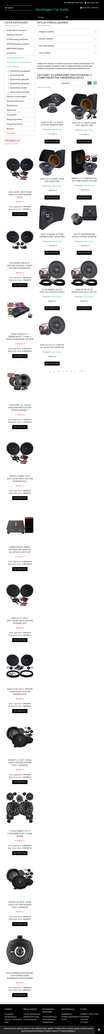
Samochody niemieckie (19, 83)
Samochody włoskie (18, 88)
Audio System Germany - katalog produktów (17, 32)
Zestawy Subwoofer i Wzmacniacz (15, 103)
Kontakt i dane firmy (89, 1014)
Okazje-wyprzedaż (14, 119)
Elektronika (11, 110)
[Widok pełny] (95, 83)
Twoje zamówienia (32, 1014)
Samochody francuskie (19, 92)
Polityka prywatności (70, 1017)
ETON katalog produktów (17, 39)
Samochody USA (17, 75)
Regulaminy (66, 1014)
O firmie (84, 1022)
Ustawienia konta (31, 1017)
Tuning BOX (12, 115)
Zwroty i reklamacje (13, 1019)
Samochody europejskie (20, 71)
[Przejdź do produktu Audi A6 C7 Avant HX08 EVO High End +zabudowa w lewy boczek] (52, 162)
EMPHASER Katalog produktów (15, 50)
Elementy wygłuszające (16, 96)
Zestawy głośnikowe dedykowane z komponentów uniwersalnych (19, 62)
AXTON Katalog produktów (18, 44)
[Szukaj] (66, 17)
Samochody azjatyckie (19, 79)
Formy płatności (50, 1017)
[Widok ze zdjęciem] (89, 83)
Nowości (10, 128)
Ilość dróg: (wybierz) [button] (46, 46)
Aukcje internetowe (15, 124)
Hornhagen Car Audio (52, 9)
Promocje (11, 133)
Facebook (84, 1017)
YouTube (84, 1019)
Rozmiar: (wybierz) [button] (46, 39)
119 (81, 371)
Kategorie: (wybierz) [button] (46, 32)
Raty (7, 1022)
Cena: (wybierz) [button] (45, 53)
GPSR (63, 1019)
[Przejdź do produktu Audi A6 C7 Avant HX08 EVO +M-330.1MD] (84, 106)
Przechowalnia (30, 1019)
